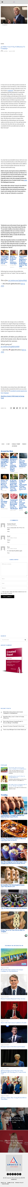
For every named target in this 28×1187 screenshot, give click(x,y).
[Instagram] (13, 1174)
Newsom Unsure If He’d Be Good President (13, 1047)
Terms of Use (10, 1182)
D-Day (8, 444)
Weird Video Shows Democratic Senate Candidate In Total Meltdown (13, 712)
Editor (6, 51)
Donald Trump (16, 444)
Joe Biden (14, 446)
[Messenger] (14, 408)
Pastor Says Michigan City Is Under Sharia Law (14, 729)
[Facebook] (11, 408)
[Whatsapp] (23, 408)
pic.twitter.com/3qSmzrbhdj (17, 280)
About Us (3, 1182)
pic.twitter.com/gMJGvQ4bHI (10, 346)
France (24, 444)
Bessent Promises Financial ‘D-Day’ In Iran (13, 726)
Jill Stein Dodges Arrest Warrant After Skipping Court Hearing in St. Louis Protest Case (13, 1072)
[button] (25, 640)
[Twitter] (17, 408)
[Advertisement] (14, 33)
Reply (8, 531)
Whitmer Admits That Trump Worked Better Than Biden (14, 1098)
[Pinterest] (20, 408)
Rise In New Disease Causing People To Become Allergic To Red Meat (13, 722)
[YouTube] (18, 1174)
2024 (3, 444)
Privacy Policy (19, 1182)
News (2, 43)
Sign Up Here (5, 1183)
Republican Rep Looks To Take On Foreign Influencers (13, 717)
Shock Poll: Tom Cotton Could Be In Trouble (13, 1023)
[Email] (26, 408)
